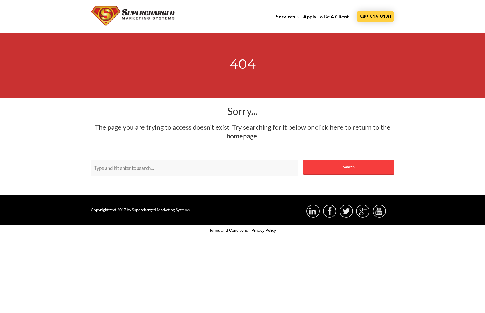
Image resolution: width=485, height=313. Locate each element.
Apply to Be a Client (326, 16)
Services (285, 16)
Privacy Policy (263, 230)
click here (329, 127)
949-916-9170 (375, 16)
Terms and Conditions (228, 230)
